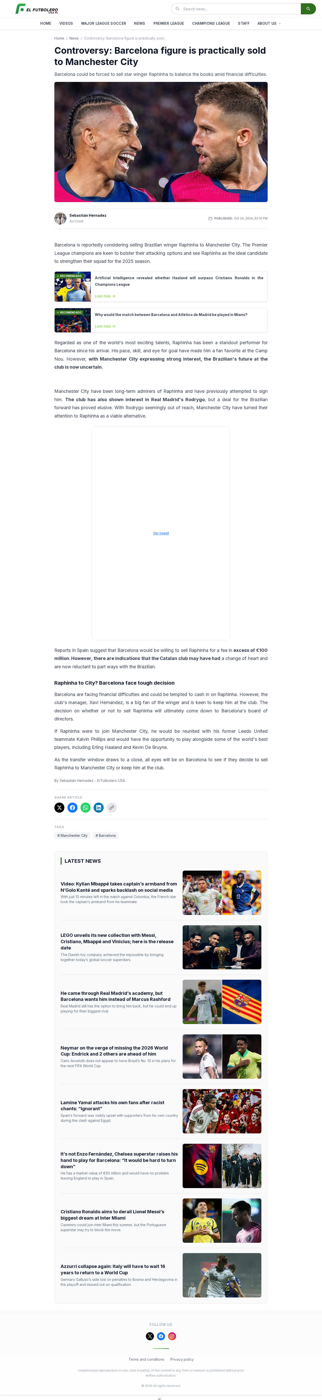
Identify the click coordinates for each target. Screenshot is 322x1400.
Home (59, 38)
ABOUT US (267, 23)
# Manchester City (72, 835)
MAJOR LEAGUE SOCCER (103, 23)
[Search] (308, 8)
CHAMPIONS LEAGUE (211, 23)
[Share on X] (59, 808)
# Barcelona (106, 835)
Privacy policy (182, 1359)
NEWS (139, 23)
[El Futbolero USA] (36, 9)
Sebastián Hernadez (87, 215)
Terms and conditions (146, 1359)
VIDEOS (66, 23)
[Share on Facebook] (72, 808)
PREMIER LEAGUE (168, 23)
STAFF (244, 23)
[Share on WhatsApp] (85, 808)
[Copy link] (112, 808)
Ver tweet (161, 533)
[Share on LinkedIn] (99, 808)
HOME (45, 23)
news (74, 38)
